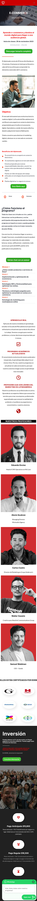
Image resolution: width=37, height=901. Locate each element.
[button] (33, 882)
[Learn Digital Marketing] (3, 2)
